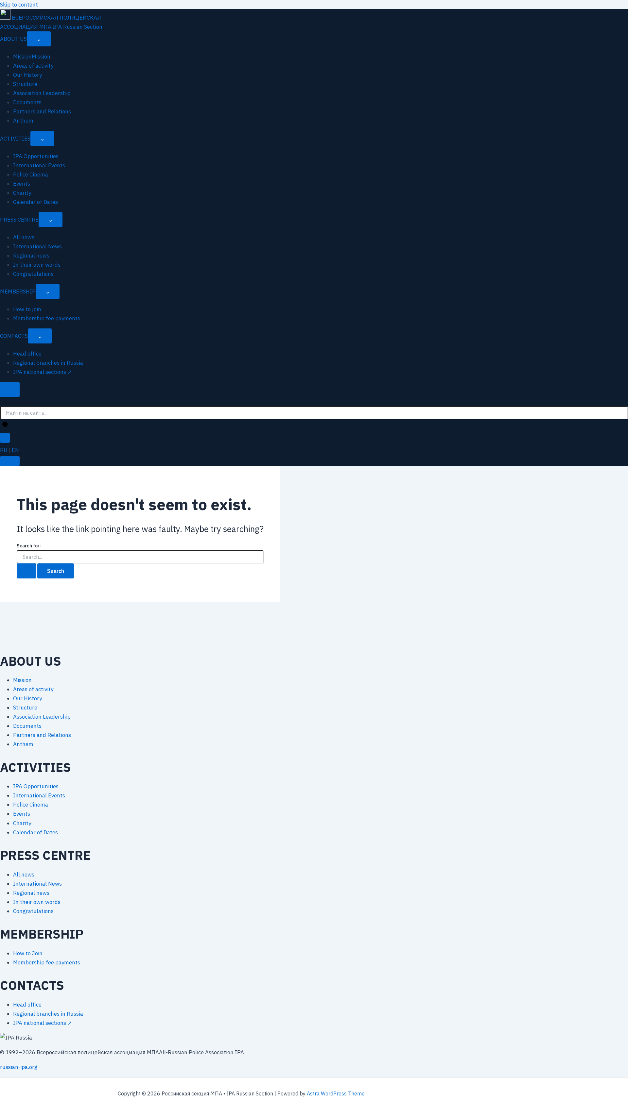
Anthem (23, 120)
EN (15, 450)
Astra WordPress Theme (336, 1093)
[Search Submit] (26, 570)
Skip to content (19, 4)
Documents (27, 102)
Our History (27, 74)
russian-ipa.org (19, 1067)
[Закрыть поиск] (5, 438)
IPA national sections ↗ (42, 371)
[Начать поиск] (5, 424)
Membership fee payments (46, 318)
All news (23, 237)
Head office (27, 353)
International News (37, 246)
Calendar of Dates (35, 202)
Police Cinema (30, 174)
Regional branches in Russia (48, 362)
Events (21, 183)
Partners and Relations (42, 111)
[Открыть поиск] (10, 389)
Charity (22, 192)
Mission (22, 680)
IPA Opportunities (36, 156)
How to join (27, 309)
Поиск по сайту (17, 402)
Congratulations (33, 273)
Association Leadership (42, 93)
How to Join (28, 953)
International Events (39, 165)
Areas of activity (33, 65)
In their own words (37, 264)
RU (4, 450)
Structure (25, 84)
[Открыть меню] (10, 461)
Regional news (31, 255)
